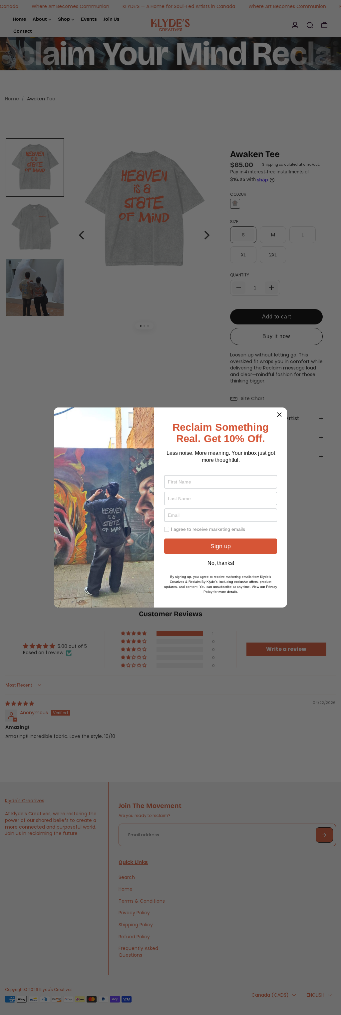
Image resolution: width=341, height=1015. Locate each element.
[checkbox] (166, 529)
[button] (279, 415)
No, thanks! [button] (220, 563)
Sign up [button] (220, 546)
